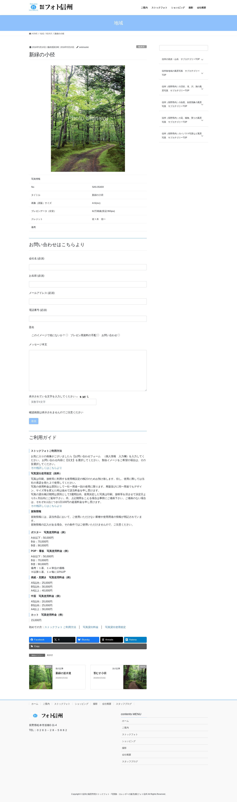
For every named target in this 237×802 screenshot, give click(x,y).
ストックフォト (62, 704)
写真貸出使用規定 (115, 627)
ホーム (34, 704)
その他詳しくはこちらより (46, 468)
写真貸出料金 (90, 627)
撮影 (95, 704)
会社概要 (106, 704)
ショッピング (81, 704)
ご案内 (46, 704)
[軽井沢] (40, 676)
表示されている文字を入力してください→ (54, 396)
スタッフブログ (124, 704)
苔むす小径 (100, 673)
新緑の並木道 (63, 673)
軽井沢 (141, 47)
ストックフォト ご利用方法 (60, 627)
